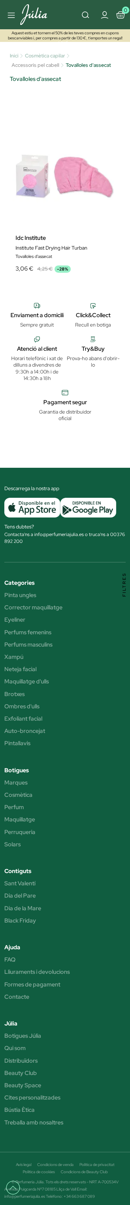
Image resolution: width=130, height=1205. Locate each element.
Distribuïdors (21, 1061)
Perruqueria (19, 832)
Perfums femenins (27, 632)
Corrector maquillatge (33, 607)
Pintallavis (17, 743)
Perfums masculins (28, 645)
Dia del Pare (20, 896)
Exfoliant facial (23, 719)
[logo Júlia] (37, 14)
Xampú (13, 657)
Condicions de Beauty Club (84, 1172)
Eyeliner (14, 620)
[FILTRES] (124, 602)
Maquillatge (19, 819)
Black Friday (20, 920)
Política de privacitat (96, 1164)
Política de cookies (39, 1172)
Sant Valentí (19, 883)
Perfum (14, 807)
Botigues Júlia (22, 1036)
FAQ (10, 959)
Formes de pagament (32, 984)
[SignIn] (104, 14)
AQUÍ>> (65, 43)
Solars (12, 844)
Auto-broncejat (24, 731)
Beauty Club (20, 1073)
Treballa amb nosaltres (33, 1122)
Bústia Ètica (19, 1110)
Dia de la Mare (22, 908)
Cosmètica (18, 795)
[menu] (10, 15)
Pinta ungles (20, 595)
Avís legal (23, 1164)
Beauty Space (22, 1085)
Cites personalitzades (32, 1097)
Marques (15, 782)
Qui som (15, 1048)
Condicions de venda (55, 1164)
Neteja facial (20, 669)
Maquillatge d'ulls (26, 681)
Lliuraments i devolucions (37, 972)
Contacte (16, 997)
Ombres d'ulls (21, 706)
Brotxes (14, 694)
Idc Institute (31, 238)
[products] (16, 1191)
